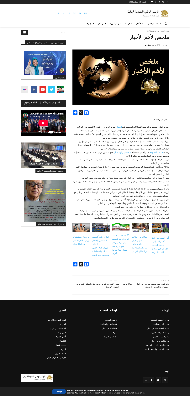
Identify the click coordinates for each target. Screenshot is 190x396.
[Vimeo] (155, 2)
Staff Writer (149, 45)
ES (59, 13)
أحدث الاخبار (165, 31)
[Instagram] (163, 2)
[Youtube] (152, 2)
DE (74, 13)
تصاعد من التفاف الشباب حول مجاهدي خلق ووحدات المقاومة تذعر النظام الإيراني (140, 244)
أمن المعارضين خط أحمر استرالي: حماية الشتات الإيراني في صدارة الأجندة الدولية (160, 245)
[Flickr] (146, 380)
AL (64, 13)
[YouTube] (158, 380)
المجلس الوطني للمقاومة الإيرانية (50, 171)
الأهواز (119, 126)
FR (80, 13)
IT (69, 13)
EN (85, 13)
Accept (59, 391)
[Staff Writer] (159, 45)
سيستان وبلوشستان (122, 152)
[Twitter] (165, 380)
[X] (159, 2)
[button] (166, 23)
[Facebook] (167, 2)
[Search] (24, 32)
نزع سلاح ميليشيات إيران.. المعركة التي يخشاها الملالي (80, 240)
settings (70, 393)
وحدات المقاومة (156, 152)
